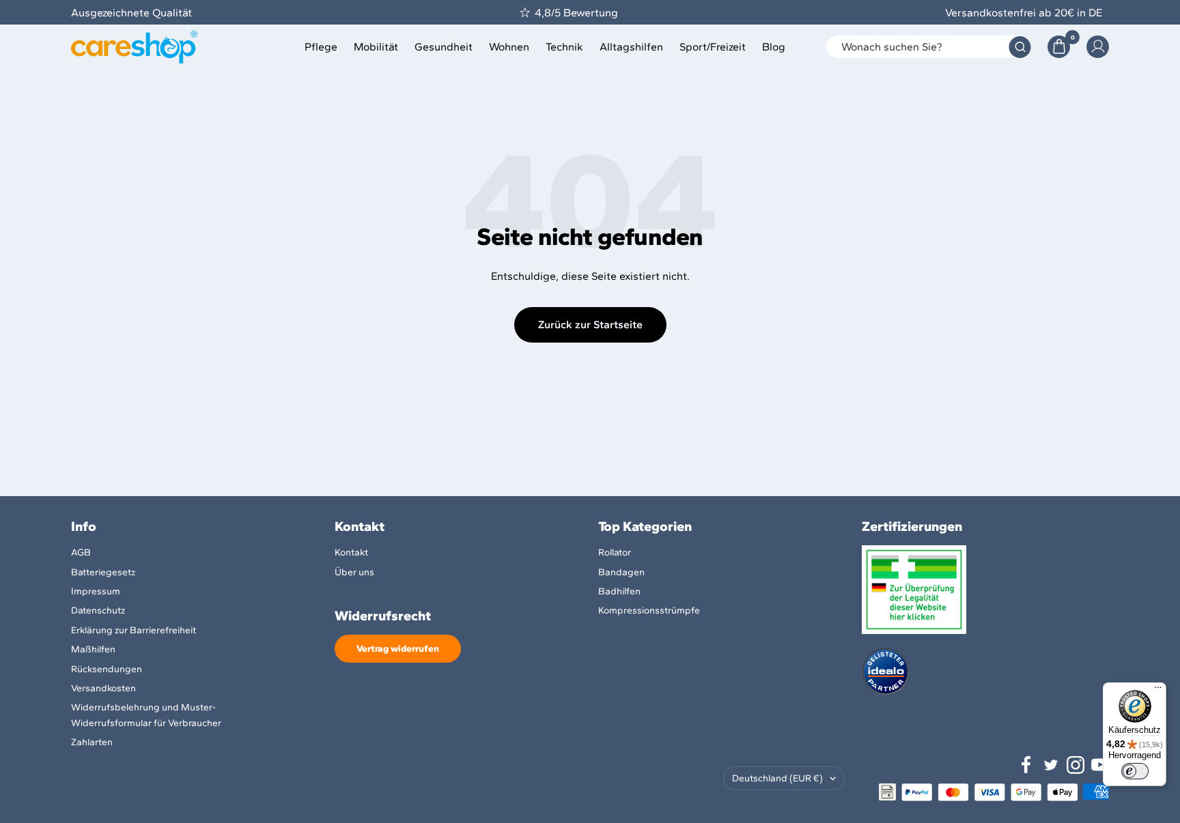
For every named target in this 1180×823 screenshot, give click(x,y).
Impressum (95, 591)
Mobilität (376, 46)
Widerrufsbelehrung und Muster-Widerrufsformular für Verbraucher (146, 715)
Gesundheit (444, 46)
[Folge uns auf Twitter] (1051, 765)
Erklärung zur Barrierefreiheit (133, 630)
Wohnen (509, 46)
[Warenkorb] (1059, 46)
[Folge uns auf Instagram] (1075, 765)
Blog (773, 46)
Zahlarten (92, 742)
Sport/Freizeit (712, 46)
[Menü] (1158, 690)
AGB (81, 552)
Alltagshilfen (631, 46)
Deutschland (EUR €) (777, 778)
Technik (564, 46)
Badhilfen (619, 591)
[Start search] (1020, 46)
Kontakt (351, 552)
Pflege (321, 46)
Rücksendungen (106, 669)
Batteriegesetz (103, 572)
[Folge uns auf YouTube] (1100, 765)
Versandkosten (103, 688)
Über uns (354, 572)
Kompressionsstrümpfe (649, 610)
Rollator (614, 552)
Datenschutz (98, 610)
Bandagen (621, 572)
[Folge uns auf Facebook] (1026, 765)
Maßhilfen (93, 649)
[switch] (1135, 771)
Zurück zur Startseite (590, 324)
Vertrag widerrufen (397, 648)
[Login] (1097, 46)
